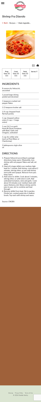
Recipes (12, 23)
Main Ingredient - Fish (27, 23)
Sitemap (10, 393)
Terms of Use (29, 393)
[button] (32, 66)
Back (5, 23)
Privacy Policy (19, 393)
